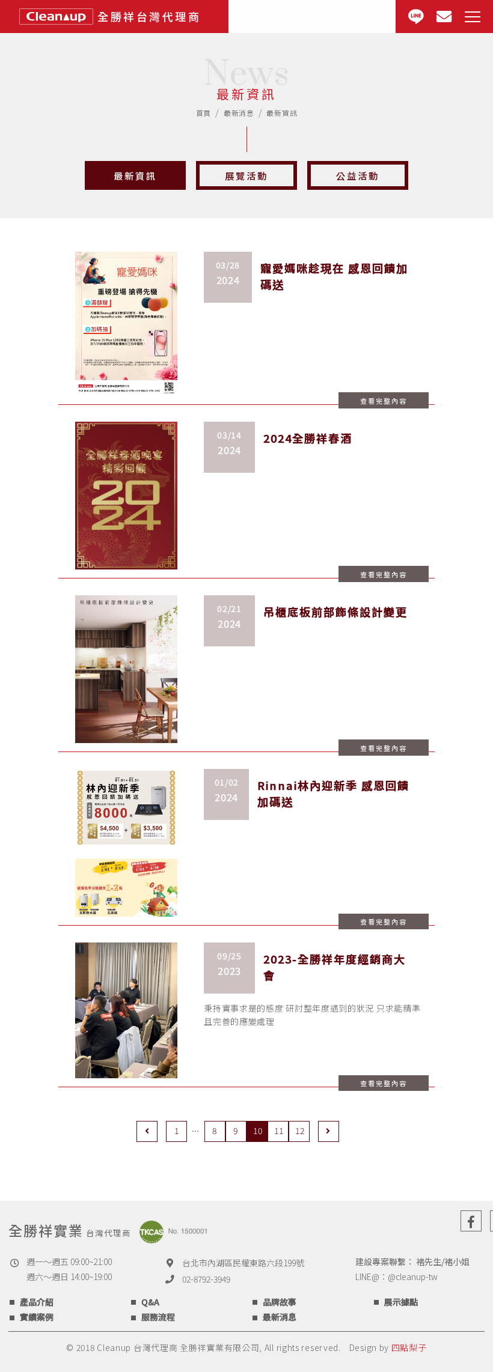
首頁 (203, 113)
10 (257, 1131)
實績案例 (37, 1317)
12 (299, 1131)
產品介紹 (37, 1302)
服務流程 (158, 1317)
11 (278, 1131)
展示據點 (401, 1302)
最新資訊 (135, 176)
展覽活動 (246, 176)
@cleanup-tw (413, 1276)
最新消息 (239, 113)
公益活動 (357, 176)
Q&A (150, 1302)
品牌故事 (279, 1302)
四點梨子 (409, 1347)
